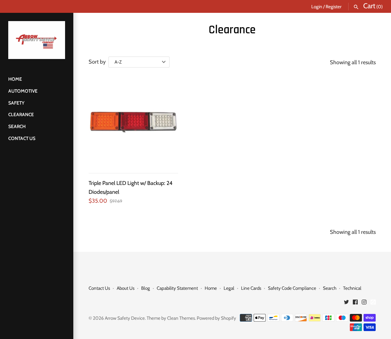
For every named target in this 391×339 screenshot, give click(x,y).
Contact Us (21, 138)
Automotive (23, 91)
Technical (352, 288)
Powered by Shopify (216, 318)
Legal (229, 288)
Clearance (21, 114)
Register (334, 6)
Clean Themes (181, 318)
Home (15, 79)
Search (17, 126)
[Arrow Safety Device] (36, 40)
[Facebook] (355, 304)
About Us (125, 288)
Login (316, 6)
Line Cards (251, 288)
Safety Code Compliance (292, 288)
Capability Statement (177, 288)
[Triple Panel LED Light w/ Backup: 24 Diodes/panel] (133, 121)
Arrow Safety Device (125, 318)
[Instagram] (364, 304)
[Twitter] (346, 304)
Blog (145, 288)
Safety (16, 103)
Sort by (97, 61)
